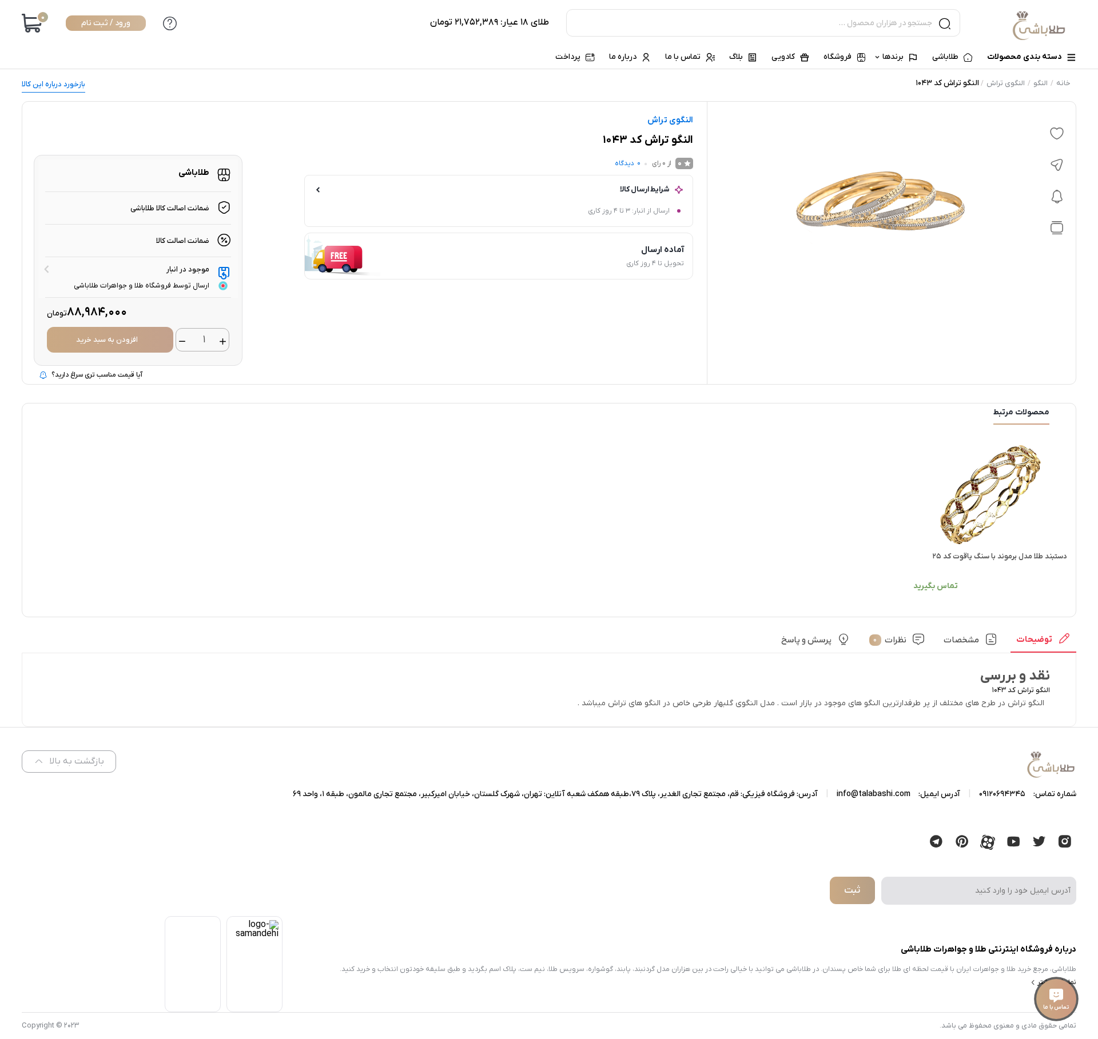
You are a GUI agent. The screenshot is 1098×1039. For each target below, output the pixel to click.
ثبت (852, 890)
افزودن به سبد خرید (107, 340)
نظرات (889, 639)
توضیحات (1034, 639)
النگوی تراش (1005, 83)
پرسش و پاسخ (806, 639)
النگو (1040, 83)
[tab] (1043, 643)
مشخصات (961, 639)
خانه (1063, 83)
